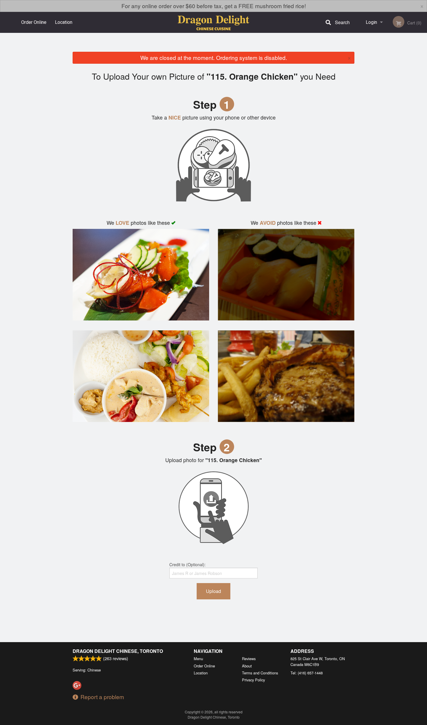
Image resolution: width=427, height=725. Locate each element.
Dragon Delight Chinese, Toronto (118, 651)
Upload (213, 591)
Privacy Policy (253, 680)
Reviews (249, 658)
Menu (198, 658)
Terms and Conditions (260, 673)
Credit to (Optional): (187, 564)
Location (63, 22)
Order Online (33, 22)
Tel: (306, 673)
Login (371, 22)
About (247, 666)
